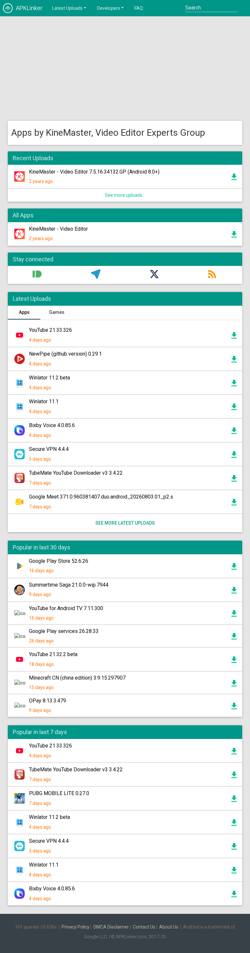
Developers (108, 8)
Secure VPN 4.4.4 (49, 449)
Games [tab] (56, 312)
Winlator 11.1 (44, 401)
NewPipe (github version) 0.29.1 (65, 354)
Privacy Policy (76, 927)
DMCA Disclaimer (111, 927)
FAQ (138, 8)
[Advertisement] (125, 68)
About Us (168, 927)
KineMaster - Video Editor (58, 229)
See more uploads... (125, 195)
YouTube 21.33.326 (50, 330)
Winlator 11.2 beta (49, 378)
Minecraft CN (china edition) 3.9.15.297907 (77, 678)
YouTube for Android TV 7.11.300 (66, 608)
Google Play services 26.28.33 (64, 631)
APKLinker (29, 8)
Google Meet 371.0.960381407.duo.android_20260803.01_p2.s (101, 497)
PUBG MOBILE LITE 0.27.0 (59, 793)
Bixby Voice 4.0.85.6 (52, 425)
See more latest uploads (125, 523)
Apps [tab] (24, 312)
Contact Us (144, 927)
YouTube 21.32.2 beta (53, 654)
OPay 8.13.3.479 (47, 701)
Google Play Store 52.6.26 (58, 561)
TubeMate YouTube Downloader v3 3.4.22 (76, 473)
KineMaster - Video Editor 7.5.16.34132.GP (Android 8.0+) (94, 172)
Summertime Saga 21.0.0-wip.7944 (68, 585)
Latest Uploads (67, 8)
